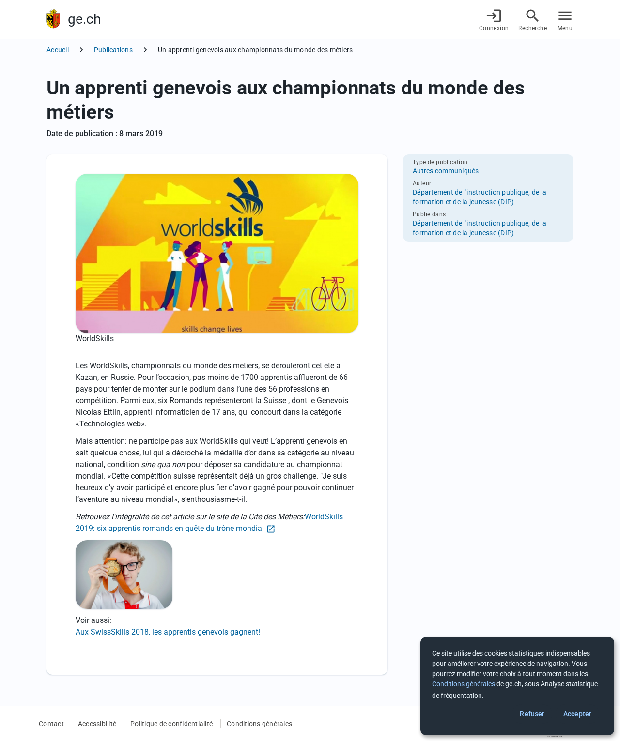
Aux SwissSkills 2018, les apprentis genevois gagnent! (168, 631)
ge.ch (84, 19)
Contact (51, 723)
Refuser (532, 714)
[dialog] (517, 686)
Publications (113, 50)
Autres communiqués (446, 171)
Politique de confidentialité (171, 723)
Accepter (577, 714)
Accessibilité (97, 723)
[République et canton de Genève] (53, 19)
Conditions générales (259, 723)
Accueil (57, 50)
